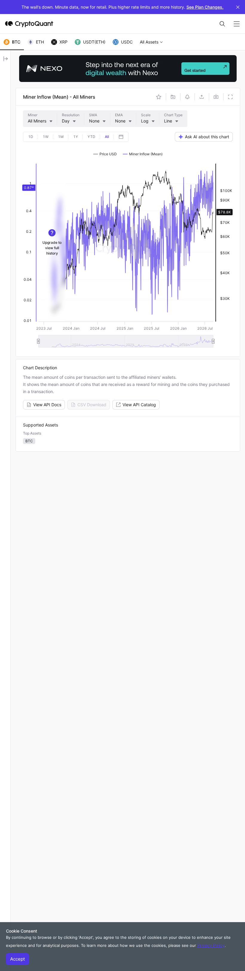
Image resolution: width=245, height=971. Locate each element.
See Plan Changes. (204, 7)
